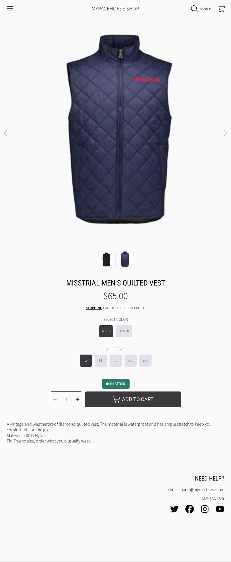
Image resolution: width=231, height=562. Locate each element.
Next (225, 133)
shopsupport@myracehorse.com (196, 490)
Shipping (94, 308)
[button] (10, 9)
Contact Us (213, 498)
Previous (6, 133)
